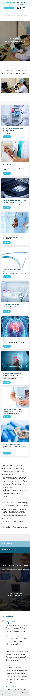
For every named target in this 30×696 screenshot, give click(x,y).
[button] (9, 8)
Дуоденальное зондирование (12, 647)
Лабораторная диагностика (11, 682)
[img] (24, 8)
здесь (2, 694)
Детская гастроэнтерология (11, 613)
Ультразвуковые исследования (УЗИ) (14, 578)
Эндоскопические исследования (13, 506)
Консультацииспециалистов (7, 542)
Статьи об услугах (11, 15)
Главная (4, 15)
